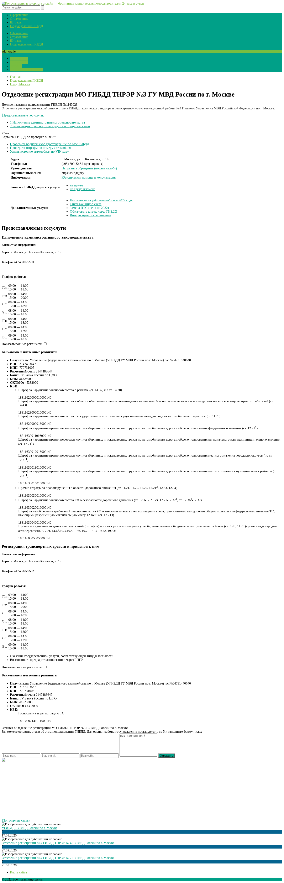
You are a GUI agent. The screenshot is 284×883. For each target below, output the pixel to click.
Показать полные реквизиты (22, 344)
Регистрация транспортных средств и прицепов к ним (50, 126)
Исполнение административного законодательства (47, 122)
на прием (76, 185)
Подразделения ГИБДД (26, 26)
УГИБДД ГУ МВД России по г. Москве (29, 828)
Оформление (19, 15)
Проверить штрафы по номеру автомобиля (40, 147)
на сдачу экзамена (82, 189)
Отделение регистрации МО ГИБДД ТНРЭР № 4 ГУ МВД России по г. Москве (58, 843)
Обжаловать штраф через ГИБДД (93, 211)
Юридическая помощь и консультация (89, 177)
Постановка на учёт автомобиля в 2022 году (101, 200)
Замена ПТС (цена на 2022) (89, 207)
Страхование (19, 18)
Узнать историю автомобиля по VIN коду (39, 151)
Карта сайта (18, 872)
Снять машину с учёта (85, 204)
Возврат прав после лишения (90, 215)
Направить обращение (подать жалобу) (89, 168)
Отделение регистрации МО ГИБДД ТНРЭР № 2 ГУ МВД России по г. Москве (58, 858)
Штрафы (16, 22)
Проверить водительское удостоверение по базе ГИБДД (49, 144)
